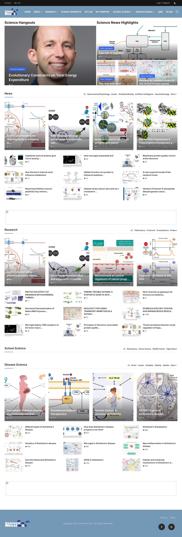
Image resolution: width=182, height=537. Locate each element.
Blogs (169, 11)
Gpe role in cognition (111, 52)
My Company (103, 11)
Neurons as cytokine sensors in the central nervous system (156, 82)
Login (158, 3)
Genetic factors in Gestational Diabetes (108, 412)
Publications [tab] (139, 230)
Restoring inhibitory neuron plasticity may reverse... (38, 190)
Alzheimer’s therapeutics (155, 427)
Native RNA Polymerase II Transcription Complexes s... (156, 141)
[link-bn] (91, 217)
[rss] (171, 527)
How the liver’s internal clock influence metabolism (39, 173)
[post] (50, 58)
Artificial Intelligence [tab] (144, 94)
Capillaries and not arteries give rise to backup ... (40, 157)
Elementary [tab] (132, 349)
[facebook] (161, 527)
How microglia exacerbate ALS (98, 155)
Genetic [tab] (166, 365)
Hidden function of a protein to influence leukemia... (98, 173)
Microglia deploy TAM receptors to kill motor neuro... (42, 326)
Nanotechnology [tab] (162, 94)
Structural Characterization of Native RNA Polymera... (39, 309)
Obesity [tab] (158, 365)
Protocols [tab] (151, 230)
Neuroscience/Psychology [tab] (98, 94)
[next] (91, 58)
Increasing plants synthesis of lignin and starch (112, 141)
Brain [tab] (134, 365)
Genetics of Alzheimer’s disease (40, 443)
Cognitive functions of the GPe (155, 277)
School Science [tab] (144, 349)
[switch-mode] (175, 3)
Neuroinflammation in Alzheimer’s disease (159, 444)
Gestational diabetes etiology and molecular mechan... (25, 412)
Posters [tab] (173, 230)
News (37, 11)
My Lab (17, 3)
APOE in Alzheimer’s (94, 460)
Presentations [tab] (163, 230)
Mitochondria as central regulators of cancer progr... (112, 277)
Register (166, 3)
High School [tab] (171, 349)
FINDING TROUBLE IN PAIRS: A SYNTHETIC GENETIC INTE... (98, 293)
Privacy (163, 517)
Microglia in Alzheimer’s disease (99, 443)
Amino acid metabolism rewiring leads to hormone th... (23, 139)
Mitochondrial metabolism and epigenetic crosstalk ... (67, 277)
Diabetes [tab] (149, 365)
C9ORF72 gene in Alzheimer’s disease (151, 412)
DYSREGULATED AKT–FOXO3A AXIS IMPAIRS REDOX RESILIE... (158, 309)
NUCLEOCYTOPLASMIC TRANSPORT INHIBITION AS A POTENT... (98, 311)
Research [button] (50, 11)
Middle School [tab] (159, 349)
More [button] (173, 94)
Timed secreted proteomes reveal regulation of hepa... (159, 326)
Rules (172, 517)
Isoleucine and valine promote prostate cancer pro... (22, 275)
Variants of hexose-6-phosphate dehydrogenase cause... (159, 190)
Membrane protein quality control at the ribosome (159, 157)
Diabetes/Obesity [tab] (126, 94)
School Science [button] (121, 11)
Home (27, 11)
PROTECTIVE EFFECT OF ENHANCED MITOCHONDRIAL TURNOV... (39, 295)
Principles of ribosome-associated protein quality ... (101, 326)
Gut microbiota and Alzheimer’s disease (40, 461)
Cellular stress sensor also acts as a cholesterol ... (101, 190)
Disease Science (144, 11)
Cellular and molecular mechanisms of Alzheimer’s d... (158, 461)
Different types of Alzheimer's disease (39, 428)
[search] (177, 11)
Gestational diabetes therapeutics (63, 412)
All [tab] (84, 94)
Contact (8, 3)
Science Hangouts (71, 11)
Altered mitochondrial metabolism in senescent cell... (66, 139)
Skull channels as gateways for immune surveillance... (158, 293)
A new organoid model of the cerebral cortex (157, 173)
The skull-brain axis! (110, 83)
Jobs (160, 11)
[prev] (9, 58)
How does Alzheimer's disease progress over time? (98, 428)
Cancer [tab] (114, 94)
